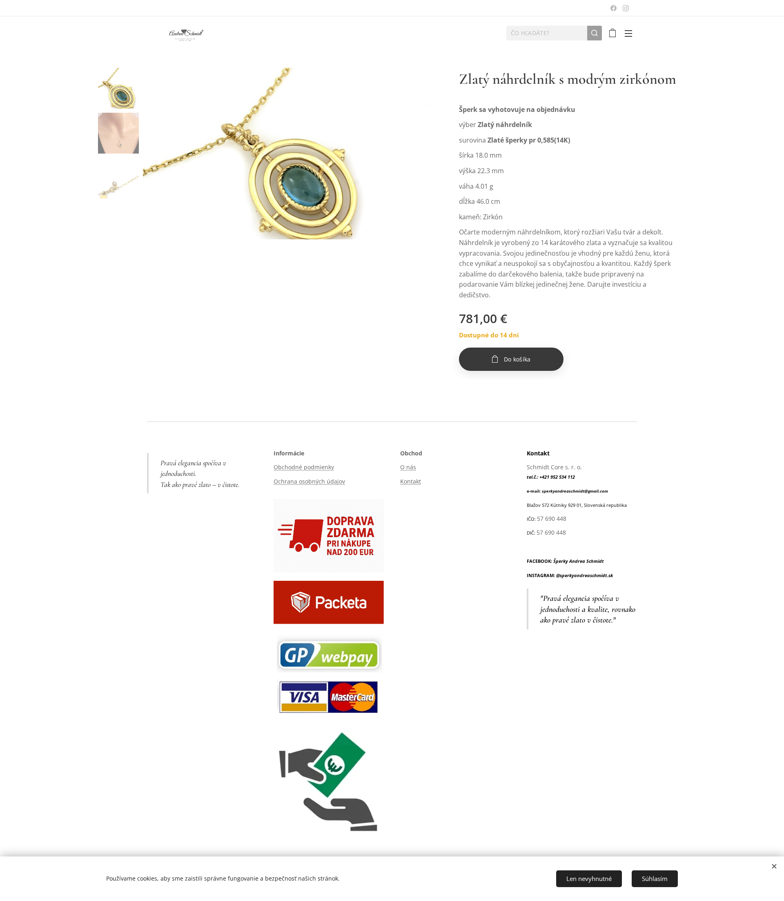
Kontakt (410, 481)
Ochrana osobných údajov (309, 481)
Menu (631, 33)
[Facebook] (613, 8)
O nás (408, 467)
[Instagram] (626, 8)
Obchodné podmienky (304, 467)
